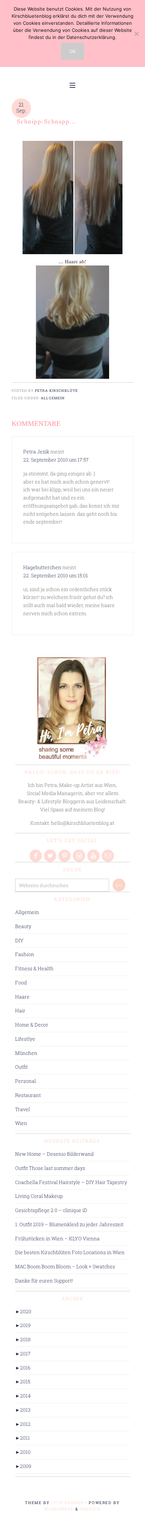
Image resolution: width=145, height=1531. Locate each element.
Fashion (24, 954)
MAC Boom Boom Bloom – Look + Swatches (65, 1266)
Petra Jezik (36, 451)
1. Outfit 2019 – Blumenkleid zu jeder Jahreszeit (69, 1224)
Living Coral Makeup (39, 1196)
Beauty (23, 926)
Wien (21, 1123)
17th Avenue (67, 1502)
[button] (72, 84)
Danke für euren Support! (44, 1280)
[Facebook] (36, 855)
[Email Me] (108, 855)
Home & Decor (31, 1024)
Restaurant (28, 1095)
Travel (22, 1109)
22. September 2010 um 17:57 (56, 459)
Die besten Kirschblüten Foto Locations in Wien (70, 1252)
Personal (25, 1081)
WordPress (59, 1509)
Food (21, 982)
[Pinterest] (65, 855)
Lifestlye (25, 1038)
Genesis (90, 1509)
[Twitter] (50, 855)
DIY (19, 940)
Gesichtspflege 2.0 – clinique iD (51, 1210)
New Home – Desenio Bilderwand (54, 1153)
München (26, 1053)
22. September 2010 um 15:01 (55, 575)
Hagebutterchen (42, 567)
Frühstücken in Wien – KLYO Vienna (57, 1238)
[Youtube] (94, 855)
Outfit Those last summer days (50, 1168)
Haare (22, 996)
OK (72, 51)
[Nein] (136, 33)
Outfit (21, 1066)
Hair (20, 1010)
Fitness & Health (34, 968)
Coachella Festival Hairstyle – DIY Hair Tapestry (71, 1182)
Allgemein (52, 397)
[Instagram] (79, 855)
